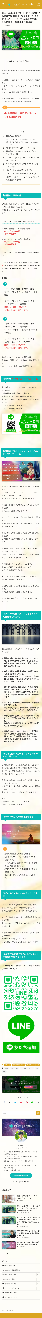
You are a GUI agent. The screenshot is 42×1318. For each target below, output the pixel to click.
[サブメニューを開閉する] (37, 1274)
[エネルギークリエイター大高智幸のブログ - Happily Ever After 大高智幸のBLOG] (21, 4)
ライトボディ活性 (10, 1274)
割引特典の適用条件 (13, 136)
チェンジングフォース (11, 1288)
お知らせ (7, 1065)
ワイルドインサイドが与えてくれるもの (21, 174)
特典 (4, 1071)
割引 (37, 1068)
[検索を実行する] (38, 1113)
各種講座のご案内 (10, 1293)
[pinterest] (25, 1182)
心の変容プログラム (18, 1065)
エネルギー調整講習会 (12, 1270)
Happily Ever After (21, 1175)
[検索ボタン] (3, 4)
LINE (6, 1068)
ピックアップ (14, 1068)
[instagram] (20, 1182)
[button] (4, 1102)
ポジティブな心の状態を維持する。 (19, 170)
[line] (22, 1182)
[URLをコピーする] (38, 1102)
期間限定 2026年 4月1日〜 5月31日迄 (20, 148)
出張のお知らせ (9, 1266)
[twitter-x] (17, 1182)
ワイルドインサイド (33, 1065)
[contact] (28, 1182)
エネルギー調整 (9, 1279)
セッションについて (11, 1297)
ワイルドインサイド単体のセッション (22, 139)
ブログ (6, 1261)
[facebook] (14, 1182)
